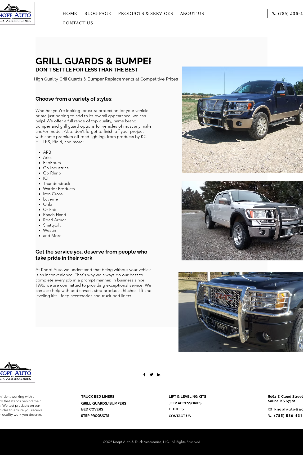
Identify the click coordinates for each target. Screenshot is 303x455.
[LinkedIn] (158, 374)
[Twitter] (151, 374)
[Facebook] (144, 374)
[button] (145, 13)
